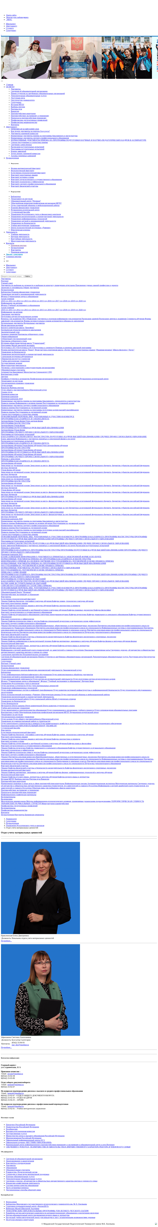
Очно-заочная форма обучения (55, 445)
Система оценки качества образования (22, 1185)
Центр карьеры (18, 706)
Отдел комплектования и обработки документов (72, 674)
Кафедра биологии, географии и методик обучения (30, 601)
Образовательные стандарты (13, 370)
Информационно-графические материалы (18, 795)
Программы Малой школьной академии (18, 345)
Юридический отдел (38, 390)
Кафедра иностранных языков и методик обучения (30, 606)
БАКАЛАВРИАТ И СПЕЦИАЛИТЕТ (17, 437)
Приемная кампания (9, 396)
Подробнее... (6, 941)
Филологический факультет (22, 171)
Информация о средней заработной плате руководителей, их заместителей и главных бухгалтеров (42, 650)
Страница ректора (13, 257)
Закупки (4, 376)
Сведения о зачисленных (21, 145)
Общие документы (31, 288)
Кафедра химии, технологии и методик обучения (72, 601)
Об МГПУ (10, 87)
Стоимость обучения (136, 319)
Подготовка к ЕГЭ (9, 348)
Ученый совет (7, 283)
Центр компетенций (34, 706)
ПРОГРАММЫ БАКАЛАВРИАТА (90, 537)
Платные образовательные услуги (20, 1176)
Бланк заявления (8, 439)
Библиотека (16, 196)
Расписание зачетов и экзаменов (113, 319)
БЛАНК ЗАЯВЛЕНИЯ (11, 557)
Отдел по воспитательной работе (15, 699)
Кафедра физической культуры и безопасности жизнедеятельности (36, 637)
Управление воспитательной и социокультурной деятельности (37, 216)
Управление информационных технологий (29, 219)
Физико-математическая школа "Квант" (18, 350)
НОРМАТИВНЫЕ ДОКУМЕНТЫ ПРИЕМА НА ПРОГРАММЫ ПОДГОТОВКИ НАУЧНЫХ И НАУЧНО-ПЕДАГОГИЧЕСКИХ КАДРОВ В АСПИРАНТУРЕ (78, 140)
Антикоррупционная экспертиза (101, 783)
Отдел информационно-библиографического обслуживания (26, 674)
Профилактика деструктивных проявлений (29, 120)
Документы (16, 89)
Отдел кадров (6, 385)
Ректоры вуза (16, 109)
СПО (50, 372)
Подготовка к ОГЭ (25, 348)
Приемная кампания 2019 (12, 399)
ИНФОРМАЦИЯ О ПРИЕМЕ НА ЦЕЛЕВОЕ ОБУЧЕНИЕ (26, 561)
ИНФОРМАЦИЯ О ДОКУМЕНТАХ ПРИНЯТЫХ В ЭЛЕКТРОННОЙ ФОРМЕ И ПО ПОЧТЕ (61, 557)
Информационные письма (76, 783)
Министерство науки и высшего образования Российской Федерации (35, 1136)
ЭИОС (9, 20)
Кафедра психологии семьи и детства (24, 621)
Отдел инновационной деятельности (17, 679)
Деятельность (11, 232)
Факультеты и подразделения (18, 1163)
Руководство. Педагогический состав (21, 1172)
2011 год (12, 301)
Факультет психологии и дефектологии (27, 182)
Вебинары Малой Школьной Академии (22, 1208)
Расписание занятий (90, 319)
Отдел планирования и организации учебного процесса (70, 710)
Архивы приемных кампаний (23, 156)
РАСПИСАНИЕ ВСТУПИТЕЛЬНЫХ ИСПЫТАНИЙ (23, 583)
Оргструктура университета (23, 100)
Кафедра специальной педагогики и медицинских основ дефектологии (70, 621)
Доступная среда (18, 98)
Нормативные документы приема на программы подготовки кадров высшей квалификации (40, 410)
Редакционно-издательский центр (25, 210)
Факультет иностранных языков (24, 175)
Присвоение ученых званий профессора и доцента (96, 285)
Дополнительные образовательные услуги (29, 96)
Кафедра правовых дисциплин (80, 610)
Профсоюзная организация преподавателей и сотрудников (55, 379)
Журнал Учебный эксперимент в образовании (20, 305)
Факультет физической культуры (24, 186)
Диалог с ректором (14, 254)
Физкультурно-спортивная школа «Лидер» (53, 350)
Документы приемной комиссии (24, 133)
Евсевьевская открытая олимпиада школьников (21, 330)
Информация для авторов (11, 303)
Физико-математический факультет (25, 168)
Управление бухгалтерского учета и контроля (20, 683)
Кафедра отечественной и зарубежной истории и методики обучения (37, 610)
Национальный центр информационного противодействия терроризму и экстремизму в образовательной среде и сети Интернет (60, 1145)
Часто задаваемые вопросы (17, 1188)
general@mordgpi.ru (16, 1085)
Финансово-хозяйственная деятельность (23, 1183)
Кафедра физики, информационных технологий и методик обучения (83, 772)
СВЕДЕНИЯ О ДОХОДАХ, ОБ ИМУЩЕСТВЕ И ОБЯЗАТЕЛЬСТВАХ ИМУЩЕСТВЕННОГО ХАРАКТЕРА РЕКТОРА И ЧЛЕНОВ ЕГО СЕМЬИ (68, 1147)
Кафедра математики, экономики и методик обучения (75, 641)
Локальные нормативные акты (97, 650)
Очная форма (20, 421)
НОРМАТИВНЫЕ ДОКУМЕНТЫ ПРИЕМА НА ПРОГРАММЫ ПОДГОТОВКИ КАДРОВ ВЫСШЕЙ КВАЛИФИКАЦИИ (53, 563)
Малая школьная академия (12, 325)
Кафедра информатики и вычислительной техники (30, 641)
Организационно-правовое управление (17, 383)
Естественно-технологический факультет (28, 173)
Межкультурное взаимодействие (55, 803)
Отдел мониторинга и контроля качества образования (24, 710)
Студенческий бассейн (20, 212)
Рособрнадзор (12, 1129)
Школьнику (11, 24)
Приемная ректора (18, 245)
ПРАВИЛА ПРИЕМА (104, 561)
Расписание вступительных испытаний (27, 147)
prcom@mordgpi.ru (15, 1074)
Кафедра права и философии (79, 743)
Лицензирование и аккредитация (20, 1161)
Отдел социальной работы (40, 699)
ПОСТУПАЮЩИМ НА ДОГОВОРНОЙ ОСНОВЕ (73, 561)
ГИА (24, 319)
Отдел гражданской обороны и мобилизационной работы (35, 205)
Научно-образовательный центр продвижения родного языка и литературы (37, 1215)
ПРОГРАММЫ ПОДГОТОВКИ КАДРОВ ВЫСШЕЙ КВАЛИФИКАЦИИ (32, 428)
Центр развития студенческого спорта (59, 706)
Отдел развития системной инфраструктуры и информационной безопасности (86, 690)
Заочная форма (7, 421)
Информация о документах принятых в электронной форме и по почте (45, 439)
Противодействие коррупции (23, 113)
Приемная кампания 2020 (12, 519)
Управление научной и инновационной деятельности (33, 221)
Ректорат (5, 281)
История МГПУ (17, 105)
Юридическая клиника (20, 230)
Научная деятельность (20, 236)
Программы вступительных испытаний (27, 149)
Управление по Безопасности (23, 223)
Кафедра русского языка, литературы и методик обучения (33, 646)
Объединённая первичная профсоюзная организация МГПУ (36, 203)
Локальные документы (10, 314)
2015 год (44, 301)
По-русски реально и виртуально (20, 1220)
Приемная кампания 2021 (12, 554)
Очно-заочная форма (34, 421)
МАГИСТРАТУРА (42, 437)
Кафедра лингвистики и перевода (66, 606)
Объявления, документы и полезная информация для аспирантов (54, 319)
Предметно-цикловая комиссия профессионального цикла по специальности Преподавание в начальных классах (77, 629)
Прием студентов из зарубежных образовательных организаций (38, 93)
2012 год (20, 301)
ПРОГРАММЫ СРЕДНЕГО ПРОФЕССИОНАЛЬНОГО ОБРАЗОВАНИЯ (32, 432)
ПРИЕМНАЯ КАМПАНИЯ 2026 (25, 129)
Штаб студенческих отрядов (64, 699)
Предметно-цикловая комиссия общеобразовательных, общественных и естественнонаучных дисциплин (53, 626)
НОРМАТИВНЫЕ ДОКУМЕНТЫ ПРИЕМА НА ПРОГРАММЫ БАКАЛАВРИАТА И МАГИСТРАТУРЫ (46, 559)
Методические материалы (126, 783)
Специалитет (42, 372)
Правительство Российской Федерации (22, 1127)
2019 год (75, 301)
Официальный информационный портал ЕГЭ (25, 1140)
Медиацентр (6, 706)
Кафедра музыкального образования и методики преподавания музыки (38, 614)
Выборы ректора (18, 107)
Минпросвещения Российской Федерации (23, 1138)
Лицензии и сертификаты (12, 288)
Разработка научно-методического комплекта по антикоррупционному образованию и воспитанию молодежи (52, 1213)
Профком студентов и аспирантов (15, 379)
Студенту (10, 28)
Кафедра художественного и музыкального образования (91, 748)
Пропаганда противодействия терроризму (28, 118)
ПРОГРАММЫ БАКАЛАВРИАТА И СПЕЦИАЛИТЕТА (25, 419)
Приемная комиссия (19, 252)
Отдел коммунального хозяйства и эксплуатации (61, 723)
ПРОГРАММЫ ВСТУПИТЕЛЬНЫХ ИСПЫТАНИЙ (23, 579)
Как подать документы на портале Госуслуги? (30, 131)
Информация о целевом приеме (29, 403)
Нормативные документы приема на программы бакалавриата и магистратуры (44, 136)
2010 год (5, 301)
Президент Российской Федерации (20, 1125)
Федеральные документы (34, 323)
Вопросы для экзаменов (11, 319)
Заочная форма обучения (11, 445)
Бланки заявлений (18, 151)
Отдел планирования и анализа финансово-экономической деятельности (32, 670)
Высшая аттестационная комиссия (20, 1131)
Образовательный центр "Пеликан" (26, 201)
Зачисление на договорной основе (15, 465)
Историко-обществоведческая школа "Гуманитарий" (23, 343)
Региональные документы (12, 323)
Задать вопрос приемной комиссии (25, 153)
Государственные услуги (16, 1133)
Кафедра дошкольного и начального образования (108, 614)
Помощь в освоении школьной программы (73, 348)
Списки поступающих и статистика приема (29, 142)
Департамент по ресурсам (22, 199)
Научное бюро (88, 681)
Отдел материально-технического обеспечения (101, 723)
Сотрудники (16, 102)
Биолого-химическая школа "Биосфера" (17, 328)
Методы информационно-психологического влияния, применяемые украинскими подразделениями (68, 801)
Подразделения (12, 158)
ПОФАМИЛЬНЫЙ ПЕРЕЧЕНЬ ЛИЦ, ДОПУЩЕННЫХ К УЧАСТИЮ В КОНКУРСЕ (37, 417)
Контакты (15, 125)
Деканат (4, 601)
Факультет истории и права (22, 177)
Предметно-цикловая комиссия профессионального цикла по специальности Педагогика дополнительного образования (70, 632)
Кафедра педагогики (78, 614)
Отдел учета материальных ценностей (42, 686)
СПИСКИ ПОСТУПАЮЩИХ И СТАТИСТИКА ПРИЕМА (26, 586)
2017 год (59, 301)
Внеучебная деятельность (21, 239)
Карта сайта (11, 15)
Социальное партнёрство (12, 654)
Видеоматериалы (8, 797)
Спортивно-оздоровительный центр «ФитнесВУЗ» (27, 1206)
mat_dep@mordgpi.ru (20, 1045)
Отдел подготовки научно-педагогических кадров (94, 679)
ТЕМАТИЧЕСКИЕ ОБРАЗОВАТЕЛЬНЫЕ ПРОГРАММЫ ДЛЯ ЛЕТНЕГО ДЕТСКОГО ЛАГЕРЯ (47, 1211)
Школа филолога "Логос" (124, 350)
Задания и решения (9, 334)
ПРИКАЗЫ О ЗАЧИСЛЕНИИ (13, 572)
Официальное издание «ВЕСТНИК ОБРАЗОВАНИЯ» (29, 1142)
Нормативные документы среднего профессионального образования (40, 138)
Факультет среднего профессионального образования (33, 184)
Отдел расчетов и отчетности (13, 686)
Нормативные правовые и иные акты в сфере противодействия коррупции (33, 783)
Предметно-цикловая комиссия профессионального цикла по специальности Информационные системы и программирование (90, 628)
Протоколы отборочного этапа (30, 334)
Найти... (28, 276)
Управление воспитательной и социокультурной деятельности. (27, 697)
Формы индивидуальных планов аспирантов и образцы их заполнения (54, 321)
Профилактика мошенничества (24, 122)
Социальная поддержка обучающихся (17, 356)
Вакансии (15, 111)
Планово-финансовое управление (25, 208)
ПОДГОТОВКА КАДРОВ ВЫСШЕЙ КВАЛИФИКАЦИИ (75, 437)
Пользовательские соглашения (35, 654)
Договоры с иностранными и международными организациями (28, 368)
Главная (9, 85)
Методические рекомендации (13, 801)
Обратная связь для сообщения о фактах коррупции (53, 788)
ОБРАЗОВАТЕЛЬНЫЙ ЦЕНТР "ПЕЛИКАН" (37, 726)
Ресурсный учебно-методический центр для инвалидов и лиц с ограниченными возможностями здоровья (50, 1217)
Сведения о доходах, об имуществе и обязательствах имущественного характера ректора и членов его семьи (51, 1181)
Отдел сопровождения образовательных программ (115, 710)
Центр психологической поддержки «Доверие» (31, 228)
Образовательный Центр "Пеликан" (16, 592)
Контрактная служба (9, 374)
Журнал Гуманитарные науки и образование (19, 296)
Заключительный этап (10, 332)
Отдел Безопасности (9, 703)
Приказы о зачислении (10, 459)
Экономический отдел (72, 670)
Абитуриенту (11, 26)
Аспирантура (7, 372)
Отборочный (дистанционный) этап (16, 339)
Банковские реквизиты (34, 815)
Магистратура (30, 372)
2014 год (36, 301)
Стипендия (25, 359)
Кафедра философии (102, 610)
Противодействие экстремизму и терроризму (30, 116)
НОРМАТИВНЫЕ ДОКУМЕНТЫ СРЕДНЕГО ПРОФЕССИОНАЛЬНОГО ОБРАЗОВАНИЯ (40, 568)
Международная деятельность (23, 241)
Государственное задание (11, 363)
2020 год (82, 301)
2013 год (28, 301)
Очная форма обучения (32, 445)
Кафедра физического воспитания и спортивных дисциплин (90, 637)
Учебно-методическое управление (25, 225)
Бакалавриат (18, 372)
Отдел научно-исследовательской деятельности (53, 679)
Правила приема (8, 403)
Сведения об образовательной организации (29, 91)
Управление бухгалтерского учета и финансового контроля (36, 214)
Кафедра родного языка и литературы (73, 646)
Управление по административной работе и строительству (25, 721)
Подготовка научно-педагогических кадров (19, 316)
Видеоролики (6, 799)
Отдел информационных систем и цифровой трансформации (27, 690)
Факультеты (16, 250)
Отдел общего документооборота (15, 390)
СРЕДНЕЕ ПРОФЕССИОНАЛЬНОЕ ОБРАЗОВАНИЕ (123, 437)
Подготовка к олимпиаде (44, 348)
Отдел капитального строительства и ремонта (20, 723)
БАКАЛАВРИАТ (8, 543)
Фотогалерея (11, 1202)
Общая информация (9, 336)
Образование (11, 1168)
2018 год (67, 301)
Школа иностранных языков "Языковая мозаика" (92, 350)
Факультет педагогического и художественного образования (36, 179)
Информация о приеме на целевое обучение (34, 523)
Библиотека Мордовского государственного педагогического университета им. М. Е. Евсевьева (46, 1204)
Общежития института (11, 359)
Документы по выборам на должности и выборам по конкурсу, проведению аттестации (38, 285)
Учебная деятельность (20, 234)
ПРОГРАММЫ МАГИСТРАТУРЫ (15, 423)
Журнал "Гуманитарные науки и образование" (21, 681)
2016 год (51, 301)
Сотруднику (11, 30)
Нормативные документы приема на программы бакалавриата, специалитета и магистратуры (40, 401)
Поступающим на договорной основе (58, 403)
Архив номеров (7, 299)
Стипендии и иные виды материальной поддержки (27, 1174)
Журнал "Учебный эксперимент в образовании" (61, 681)
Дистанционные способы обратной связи (23, 1190)
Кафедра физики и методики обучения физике (117, 641)
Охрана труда (6, 392)
